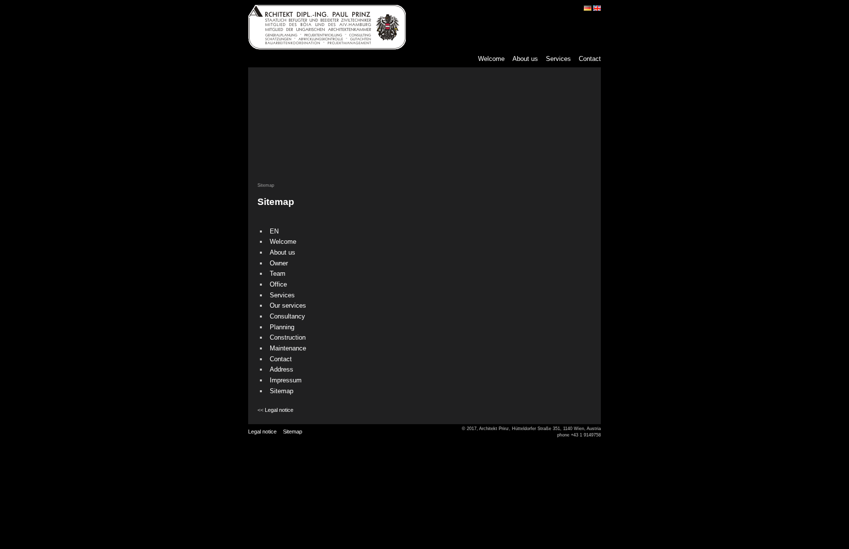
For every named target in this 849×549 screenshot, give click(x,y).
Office (278, 284)
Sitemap (281, 391)
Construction (288, 337)
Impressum (286, 380)
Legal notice (279, 410)
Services (558, 58)
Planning (282, 327)
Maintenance (288, 348)
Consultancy (287, 316)
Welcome (491, 58)
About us (525, 58)
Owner (279, 263)
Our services (288, 305)
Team (277, 273)
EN (274, 231)
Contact (590, 58)
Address (281, 369)
